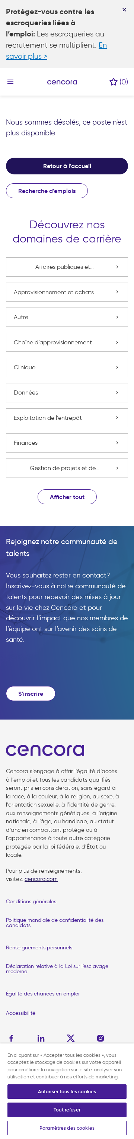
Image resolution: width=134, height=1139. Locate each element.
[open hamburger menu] (10, 81)
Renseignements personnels (39, 948)
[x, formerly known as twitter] (71, 1038)
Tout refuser (67, 1110)
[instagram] (100, 1038)
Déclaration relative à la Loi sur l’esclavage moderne (57, 969)
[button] (67, 496)
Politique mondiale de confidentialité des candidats (54, 923)
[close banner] (124, 9)
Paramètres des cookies (67, 1128)
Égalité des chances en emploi (42, 994)
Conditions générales (31, 901)
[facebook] (13, 1038)
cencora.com (41, 879)
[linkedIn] (41, 1038)
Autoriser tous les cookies (67, 1091)
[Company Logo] (62, 81)
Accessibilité (20, 1013)
